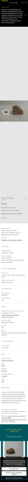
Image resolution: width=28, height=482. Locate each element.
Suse (2, 381)
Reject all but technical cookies (14, 473)
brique (3, 365)
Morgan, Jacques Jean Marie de (10, 315)
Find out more (18, 464)
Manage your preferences (14, 478)
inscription (4, 376)
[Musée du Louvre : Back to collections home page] (14, 2)
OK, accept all (14, 469)
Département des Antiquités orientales (11, 240)
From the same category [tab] (14, 436)
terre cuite (4, 371)
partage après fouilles (7, 360)
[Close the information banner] (26, 15)
